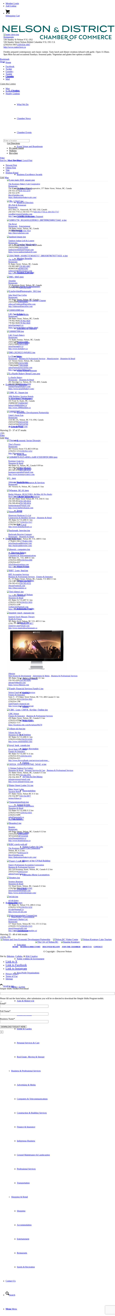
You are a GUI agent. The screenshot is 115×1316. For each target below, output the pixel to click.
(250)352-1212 (26, 451)
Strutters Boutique (15, 882)
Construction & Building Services (21, 518)
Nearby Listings (13, 93)
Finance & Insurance (44, 577)
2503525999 (23, 247)
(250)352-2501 (26, 888)
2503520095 (23, 302)
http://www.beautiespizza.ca (19, 841)
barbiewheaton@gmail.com (19, 505)
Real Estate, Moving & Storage (20, 497)
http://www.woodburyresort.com (21, 216)
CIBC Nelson (13, 714)
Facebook (10, 66)
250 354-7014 (25, 231)
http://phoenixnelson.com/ (18, 567)
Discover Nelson (51, 947)
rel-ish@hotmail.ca (16, 909)
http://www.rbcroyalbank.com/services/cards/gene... (28, 760)
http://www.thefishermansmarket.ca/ (22, 931)
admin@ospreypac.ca (16, 874)
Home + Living (18, 987)
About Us (87, 947)
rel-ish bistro (13, 900)
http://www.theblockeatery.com (20, 273)
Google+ (9, 71)
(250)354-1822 (26, 699)
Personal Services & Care (34, 770)
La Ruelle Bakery (15, 377)
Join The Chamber (71, 947)
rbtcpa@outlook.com (16, 586)
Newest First (11, 165)
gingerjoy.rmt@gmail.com (18, 626)
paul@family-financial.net (18, 704)
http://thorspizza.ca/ (16, 453)
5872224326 (23, 836)
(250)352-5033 (26, 602)
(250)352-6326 (26, 739)
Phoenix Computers (16, 553)
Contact (98, 947)
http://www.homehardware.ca (20, 527)
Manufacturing (52, 359)
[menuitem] (60, 3)
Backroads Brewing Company (20, 534)
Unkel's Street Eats (15, 415)
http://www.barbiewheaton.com (20, 508)
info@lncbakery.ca (15, 325)
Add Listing (11, 6)
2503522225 (23, 834)
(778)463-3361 (26, 541)
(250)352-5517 (26, 522)
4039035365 (23, 269)
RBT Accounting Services (18, 574)
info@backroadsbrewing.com (20, 543)
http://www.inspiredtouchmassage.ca (22, 628)
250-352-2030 (25, 384)
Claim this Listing (8, 84)
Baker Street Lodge (16, 789)
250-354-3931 (25, 775)
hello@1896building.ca (17, 405)
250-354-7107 (25, 581)
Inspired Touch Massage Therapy (21, 617)
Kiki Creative (32, 956)
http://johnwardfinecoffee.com (20, 306)
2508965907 (23, 403)
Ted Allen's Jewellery (16, 596)
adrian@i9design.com (17, 683)
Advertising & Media (41, 676)
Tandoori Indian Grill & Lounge (21, 241)
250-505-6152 (25, 583)
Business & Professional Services (26, 1071)
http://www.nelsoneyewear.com (20, 782)
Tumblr (9, 74)
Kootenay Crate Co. (16, 461)
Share (2, 62)
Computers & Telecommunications (22, 555)
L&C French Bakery (16, 314)
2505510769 (23, 422)
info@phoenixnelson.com (18, 564)
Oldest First (11, 168)
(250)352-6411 (26, 813)
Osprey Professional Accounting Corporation (26, 865)
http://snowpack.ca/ (16, 819)
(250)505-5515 (26, 926)
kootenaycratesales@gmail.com (20, 472)
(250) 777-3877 (27, 623)
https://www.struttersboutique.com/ (22, 893)
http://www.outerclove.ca (15, 47)
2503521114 (22, 872)
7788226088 (23, 365)
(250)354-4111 (26, 756)
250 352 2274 (24, 191)
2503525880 (23, 363)
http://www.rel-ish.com (17, 912)
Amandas (12, 281)
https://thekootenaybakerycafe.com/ (22, 197)
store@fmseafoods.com (17, 928)
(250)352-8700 (26, 720)
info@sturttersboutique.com (19, 891)
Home (15, 947)
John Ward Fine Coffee (17, 295)
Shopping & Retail (19, 1197)
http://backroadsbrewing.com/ (20, 546)
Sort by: (10, 160)
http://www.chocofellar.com (19, 370)
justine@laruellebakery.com (19, 386)
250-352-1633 (25, 287)
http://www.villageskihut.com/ (20, 741)
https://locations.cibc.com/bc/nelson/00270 (25, 725)
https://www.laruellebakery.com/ (21, 389)
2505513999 (23, 342)
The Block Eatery (15, 260)
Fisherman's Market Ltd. (18, 919)
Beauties (11, 827)
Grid (2, 177)
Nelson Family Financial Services (21, 692)
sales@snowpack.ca (16, 817)
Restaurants (9, 37)
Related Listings (13, 91)
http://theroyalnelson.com (18, 233)
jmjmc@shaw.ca (14, 798)
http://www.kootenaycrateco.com (21, 474)
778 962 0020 (24, 321)
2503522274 (23, 853)
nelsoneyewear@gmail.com (19, 779)
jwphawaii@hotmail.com (18, 607)
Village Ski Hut (14, 733)
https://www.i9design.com (18, 685)
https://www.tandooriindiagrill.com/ (22, 252)
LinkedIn (10, 76)
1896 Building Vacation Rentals (20, 396)
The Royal (12, 224)
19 (8, 937)
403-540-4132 (25, 468)
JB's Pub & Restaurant (17, 205)
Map (8, 88)
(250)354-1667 (23, 44)
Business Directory (30, 947)
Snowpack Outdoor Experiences (21, 806)
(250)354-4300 (26, 560)
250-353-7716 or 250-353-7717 (46, 212)
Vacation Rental (14, 399)
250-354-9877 (25, 796)
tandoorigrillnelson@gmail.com (21, 250)
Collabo (18, 956)
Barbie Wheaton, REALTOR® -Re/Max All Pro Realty (30, 494)
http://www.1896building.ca (19, 408)
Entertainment (24, 226)
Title (8, 170)
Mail (8, 79)
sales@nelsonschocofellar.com (20, 368)
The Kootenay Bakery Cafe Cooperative (24, 184)
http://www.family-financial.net (21, 706)
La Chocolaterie (14, 356)
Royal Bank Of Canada (17, 749)
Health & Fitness (15, 619)
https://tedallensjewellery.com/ (20, 609)
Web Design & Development (19, 676)
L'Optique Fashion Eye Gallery (20, 768)
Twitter (9, 69)
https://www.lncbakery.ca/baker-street (23, 327)
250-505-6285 (25, 680)
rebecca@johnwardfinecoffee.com (21, 304)
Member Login (12, 3)
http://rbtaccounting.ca (17, 588)
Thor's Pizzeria (14, 444)
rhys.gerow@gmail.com (17, 427)
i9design (11, 674)
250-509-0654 (25, 501)
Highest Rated (12, 173)
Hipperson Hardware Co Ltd (19, 515)
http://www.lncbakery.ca (18, 349)
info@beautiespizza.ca (17, 838)
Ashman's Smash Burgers (18, 482)
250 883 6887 (24, 266)
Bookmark (4, 59)
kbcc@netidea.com (15, 195)
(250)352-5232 (26, 907)
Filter (2, 158)
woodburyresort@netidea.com (20, 214)
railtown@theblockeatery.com (20, 271)
